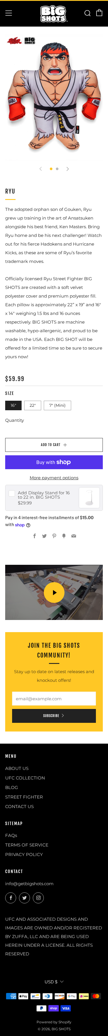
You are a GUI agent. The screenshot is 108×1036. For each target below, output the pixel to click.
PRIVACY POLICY (24, 854)
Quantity (14, 420)
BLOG (11, 787)
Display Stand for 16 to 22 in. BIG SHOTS (44, 495)
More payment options (54, 477)
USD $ (51, 981)
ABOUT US (17, 768)
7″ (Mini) (57, 405)
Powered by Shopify (54, 1022)
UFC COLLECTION (25, 778)
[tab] (51, 169)
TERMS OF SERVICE (26, 845)
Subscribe (51, 716)
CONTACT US (19, 806)
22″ (33, 405)
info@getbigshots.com (29, 883)
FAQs (11, 835)
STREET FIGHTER (24, 797)
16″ (13, 405)
